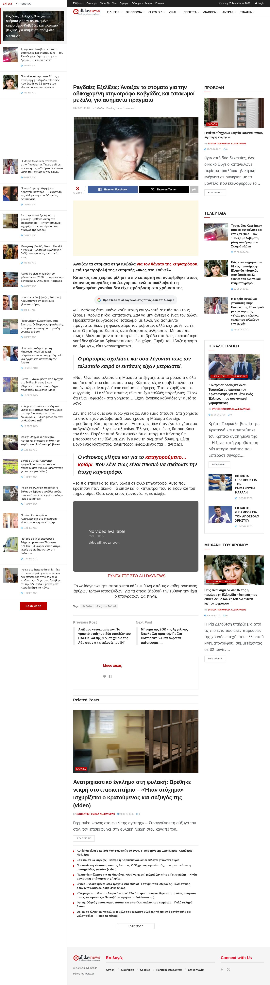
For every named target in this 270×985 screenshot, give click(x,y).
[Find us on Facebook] (222, 970)
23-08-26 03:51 (213, 615)
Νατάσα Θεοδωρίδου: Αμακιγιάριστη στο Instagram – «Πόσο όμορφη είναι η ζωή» (40, 518)
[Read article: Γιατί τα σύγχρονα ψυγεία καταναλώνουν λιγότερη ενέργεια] (234, 113)
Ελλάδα (99, 108)
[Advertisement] (33, 126)
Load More (33, 606)
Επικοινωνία (196, 969)
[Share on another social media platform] (194, 189)
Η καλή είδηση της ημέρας (229, 376)
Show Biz (105, 3)
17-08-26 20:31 (213, 149)
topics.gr (89, 973)
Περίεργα (124, 3)
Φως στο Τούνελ (106, 606)
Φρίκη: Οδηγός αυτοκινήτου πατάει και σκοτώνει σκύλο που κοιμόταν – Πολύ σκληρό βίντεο (40, 440)
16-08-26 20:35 (244, 526)
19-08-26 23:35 (218, 415)
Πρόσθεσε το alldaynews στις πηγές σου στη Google (138, 299)
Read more (86, 838)
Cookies (145, 969)
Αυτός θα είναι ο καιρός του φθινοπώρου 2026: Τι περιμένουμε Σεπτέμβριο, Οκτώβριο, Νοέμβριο (42, 277)
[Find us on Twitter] (228, 970)
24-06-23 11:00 (81, 108)
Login (260, 3)
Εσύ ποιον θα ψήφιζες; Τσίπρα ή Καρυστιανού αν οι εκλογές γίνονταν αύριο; (41, 301)
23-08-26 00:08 (126, 814)
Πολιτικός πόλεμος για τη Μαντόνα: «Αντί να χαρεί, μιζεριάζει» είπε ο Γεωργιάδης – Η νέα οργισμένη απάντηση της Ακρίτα (41, 355)
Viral (114, 3)
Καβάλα (87, 606)
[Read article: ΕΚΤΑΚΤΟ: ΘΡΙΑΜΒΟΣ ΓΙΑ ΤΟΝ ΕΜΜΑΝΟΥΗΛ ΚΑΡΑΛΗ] (220, 482)
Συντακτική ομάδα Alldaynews (95, 814)
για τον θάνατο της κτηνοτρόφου (167, 264)
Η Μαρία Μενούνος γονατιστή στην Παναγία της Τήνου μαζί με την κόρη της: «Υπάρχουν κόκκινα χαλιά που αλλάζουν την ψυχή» (247, 311)
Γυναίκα (159, 3)
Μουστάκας (112, 665)
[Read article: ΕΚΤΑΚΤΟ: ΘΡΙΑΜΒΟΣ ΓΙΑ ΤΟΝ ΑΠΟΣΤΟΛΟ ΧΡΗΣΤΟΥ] (220, 514)
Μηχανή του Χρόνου (221, 581)
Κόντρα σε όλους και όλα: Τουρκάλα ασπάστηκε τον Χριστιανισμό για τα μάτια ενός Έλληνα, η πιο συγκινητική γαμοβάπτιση (231, 394)
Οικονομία (92, 3)
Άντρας (149, 3)
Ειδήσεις (77, 3)
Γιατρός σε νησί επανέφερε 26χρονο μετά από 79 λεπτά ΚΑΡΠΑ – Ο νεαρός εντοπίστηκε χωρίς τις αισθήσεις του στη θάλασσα (40, 546)
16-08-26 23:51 (244, 498)
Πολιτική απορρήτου (169, 969)
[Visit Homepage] (86, 11)
